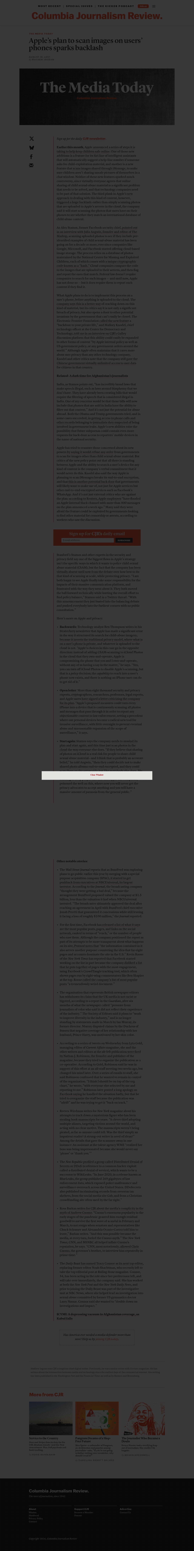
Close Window (97, 774)
